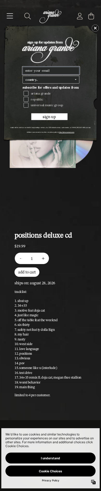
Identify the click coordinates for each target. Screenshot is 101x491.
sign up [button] (49, 117)
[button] (95, 28)
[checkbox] (52, 93)
